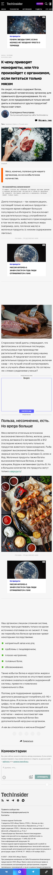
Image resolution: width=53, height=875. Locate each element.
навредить (15, 471)
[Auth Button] (50, 3)
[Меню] (2, 3)
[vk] (7, 800)
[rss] (2, 800)
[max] (23, 800)
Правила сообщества (10, 810)
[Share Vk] (6, 872)
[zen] (18, 800)
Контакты (5, 815)
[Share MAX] (19, 872)
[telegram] (13, 800)
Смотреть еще (26, 411)
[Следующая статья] (26, 784)
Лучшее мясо (23, 124)
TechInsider (15, 4)
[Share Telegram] (33, 872)
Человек (10, 55)
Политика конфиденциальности (15, 812)
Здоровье (8, 124)
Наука (3, 55)
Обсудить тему (45, 120)
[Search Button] (46, 3)
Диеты (15, 124)
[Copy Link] (46, 872)
